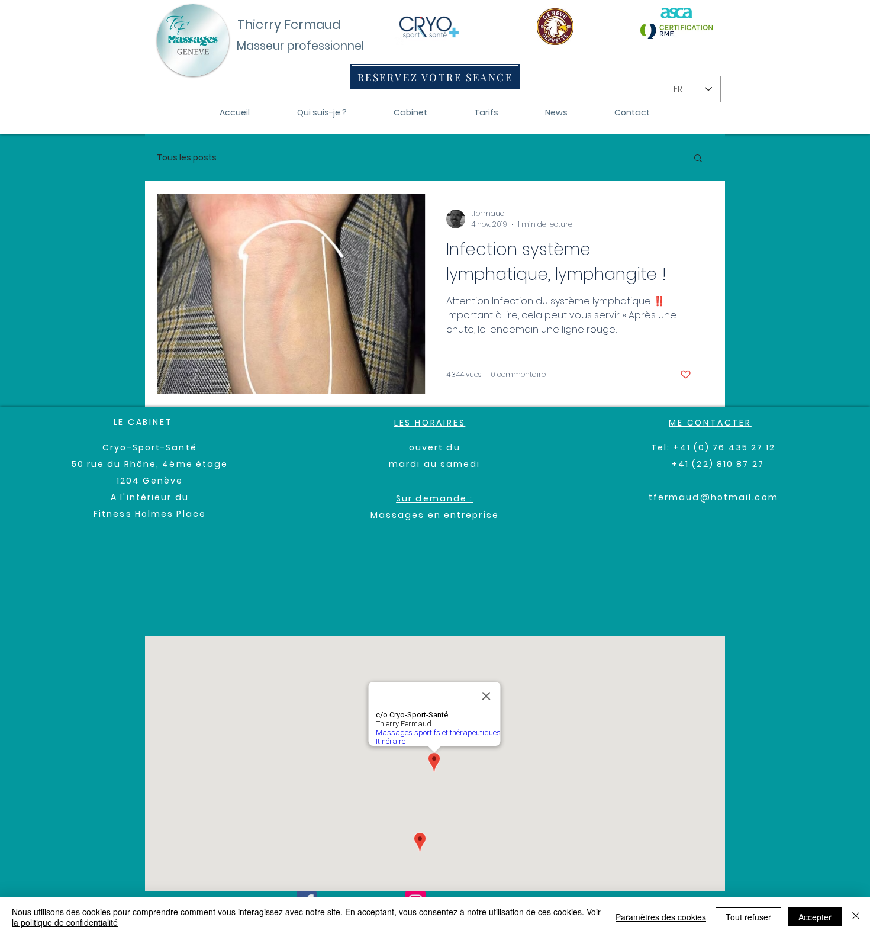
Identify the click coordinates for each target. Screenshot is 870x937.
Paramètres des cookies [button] (661, 917)
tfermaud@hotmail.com (713, 497)
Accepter (815, 917)
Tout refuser (748, 917)
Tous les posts (187, 158)
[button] (698, 159)
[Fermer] (856, 917)
